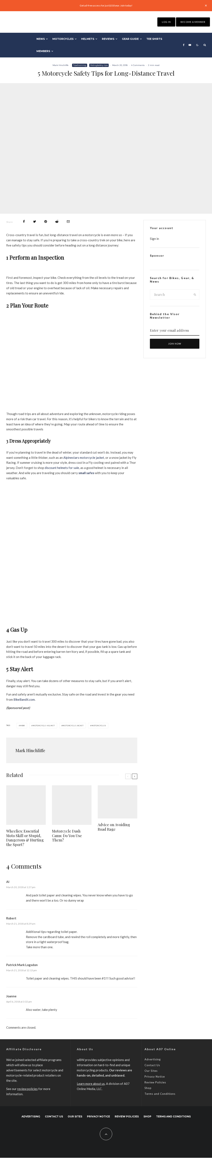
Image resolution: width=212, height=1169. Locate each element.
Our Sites (151, 1070)
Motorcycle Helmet (44, 726)
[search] (195, 295)
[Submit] (56, 221)
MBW (22, 726)
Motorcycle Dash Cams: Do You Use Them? (67, 835)
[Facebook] (184, 45)
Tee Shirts (154, 38)
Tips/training (79, 65)
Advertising (153, 1059)
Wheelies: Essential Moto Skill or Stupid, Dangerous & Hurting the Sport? (25, 838)
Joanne (11, 996)
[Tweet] (34, 221)
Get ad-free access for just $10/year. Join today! (106, 5)
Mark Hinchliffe (61, 65)
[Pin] (45, 221)
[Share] (24, 221)
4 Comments (138, 65)
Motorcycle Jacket (73, 726)
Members (43, 51)
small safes (86, 473)
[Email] (68, 221)
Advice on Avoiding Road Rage (114, 827)
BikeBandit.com (24, 699)
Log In (166, 22)
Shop (148, 1088)
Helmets (87, 38)
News (40, 38)
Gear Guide (130, 38)
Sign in (154, 238)
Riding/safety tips (99, 65)
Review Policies (155, 1082)
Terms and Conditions (160, 1093)
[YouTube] (190, 45)
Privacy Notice (155, 1076)
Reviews (108, 38)
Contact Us (152, 1065)
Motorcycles (62, 38)
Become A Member (193, 22)
